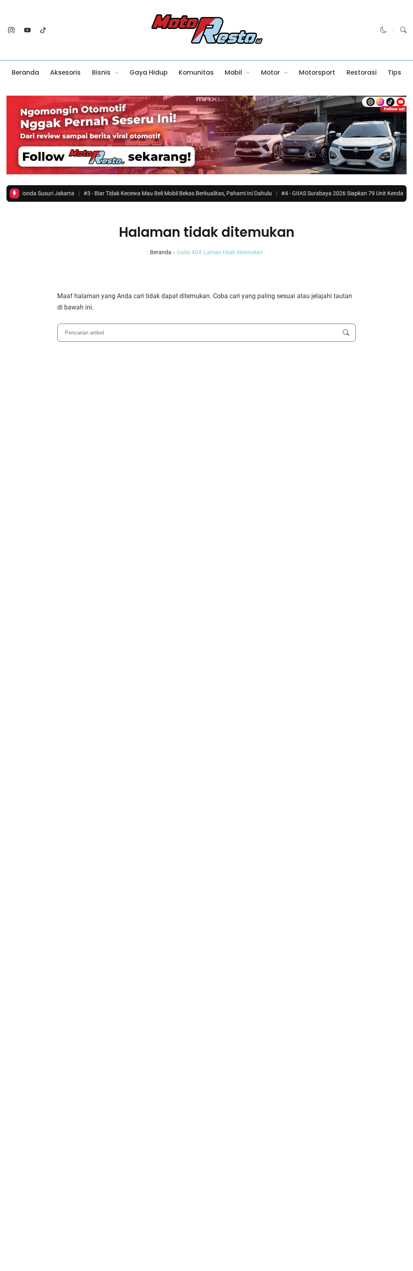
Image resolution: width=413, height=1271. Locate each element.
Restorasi (361, 72)
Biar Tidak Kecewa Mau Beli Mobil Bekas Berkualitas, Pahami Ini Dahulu (159, 193)
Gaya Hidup (148, 72)
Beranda (25, 72)
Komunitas (196, 72)
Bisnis (101, 72)
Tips (394, 72)
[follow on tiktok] (43, 30)
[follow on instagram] (11, 30)
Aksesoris (65, 72)
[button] (383, 30)
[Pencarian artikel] (346, 333)
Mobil (233, 72)
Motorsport (317, 72)
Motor (270, 72)
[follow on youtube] (27, 30)
